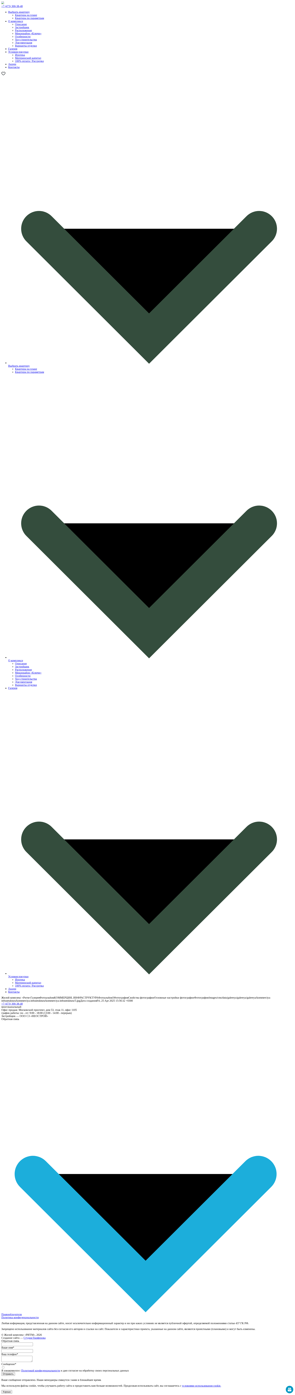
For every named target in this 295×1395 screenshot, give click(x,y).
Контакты (14, 991)
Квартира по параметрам (29, 18)
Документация (23, 42)
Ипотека (20, 54)
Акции (12, 988)
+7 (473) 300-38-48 (12, 6)
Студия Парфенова (35, 1337)
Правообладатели (11, 1314)
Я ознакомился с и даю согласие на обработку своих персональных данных (65, 1370)
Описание (21, 24)
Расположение (23, 30)
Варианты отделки (26, 45)
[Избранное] (3, 74)
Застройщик (22, 27)
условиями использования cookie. (201, 1385)
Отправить (8, 1374)
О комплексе (15, 660)
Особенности (23, 36)
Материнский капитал (28, 58)
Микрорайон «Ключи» (28, 33)
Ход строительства (26, 39)
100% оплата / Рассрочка (29, 61)
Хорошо (7, 1392)
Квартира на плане (26, 15)
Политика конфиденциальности (20, 1317)
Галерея (12, 688)
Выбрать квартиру (19, 365)
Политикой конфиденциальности (40, 1370)
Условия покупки (18, 976)
